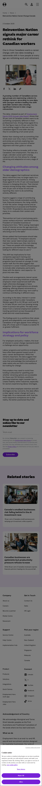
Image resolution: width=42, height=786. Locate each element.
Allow (21, 782)
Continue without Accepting (33, 747)
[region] (21, 765)
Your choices (21, 769)
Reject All (21, 775)
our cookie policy (12, 765)
